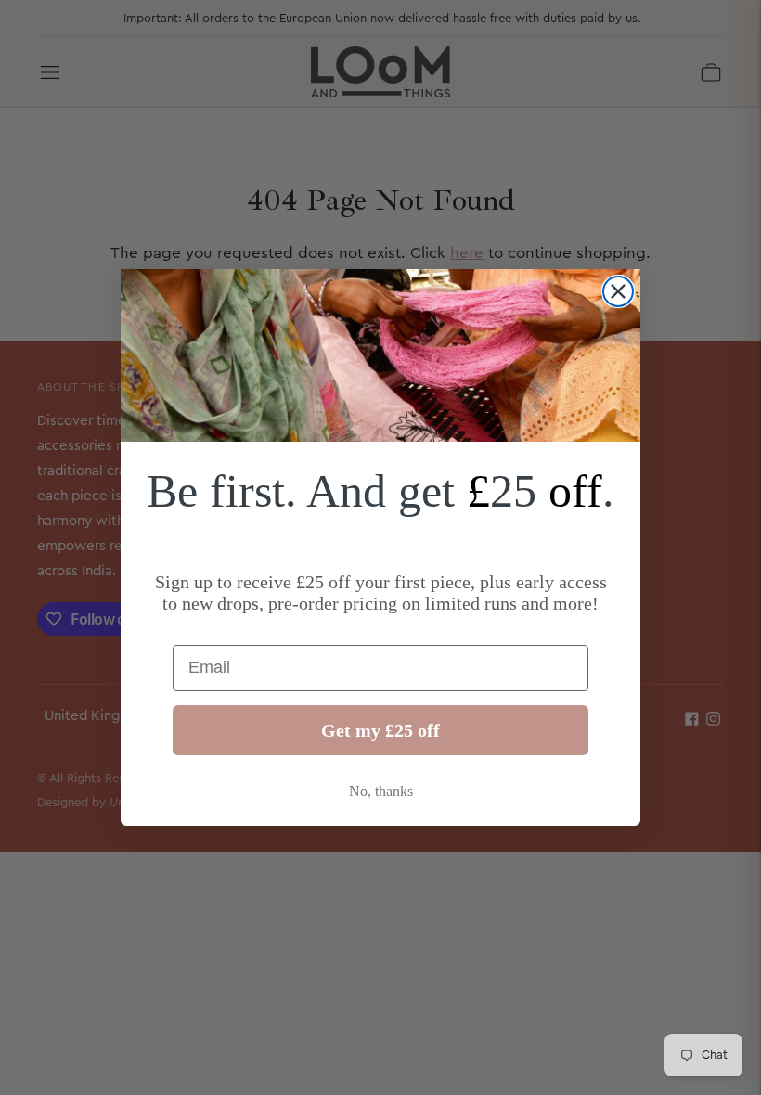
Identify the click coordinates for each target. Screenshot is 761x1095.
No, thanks (381, 791)
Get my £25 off (380, 730)
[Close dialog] (618, 291)
